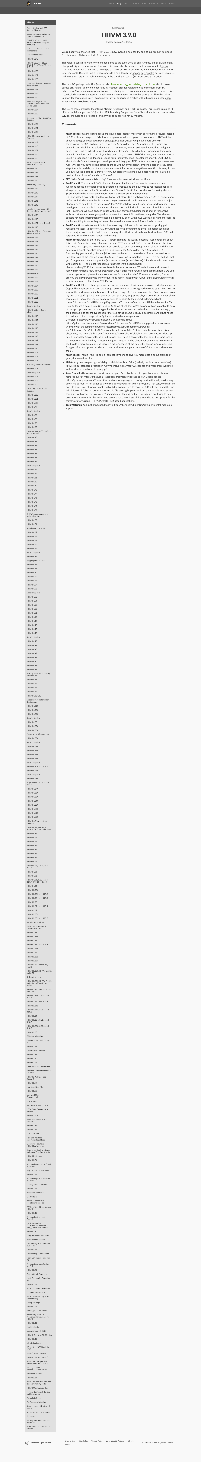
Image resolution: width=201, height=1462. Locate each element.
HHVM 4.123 (32, 290)
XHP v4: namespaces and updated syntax (37, 515)
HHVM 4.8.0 (32, 834)
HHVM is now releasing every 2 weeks (39, 137)
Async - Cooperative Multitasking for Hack (36, 1202)
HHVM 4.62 (32, 565)
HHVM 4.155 (32, 158)
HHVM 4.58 (32, 581)
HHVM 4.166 (32, 94)
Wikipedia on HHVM (35, 1193)
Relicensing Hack (34, 977)
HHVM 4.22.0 (32, 754)
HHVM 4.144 (32, 215)
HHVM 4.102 (32, 395)
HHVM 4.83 (32, 470)
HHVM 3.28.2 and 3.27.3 (37, 918)
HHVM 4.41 (32, 657)
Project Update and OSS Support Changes (37, 29)
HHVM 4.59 (32, 577)
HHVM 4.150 (32, 181)
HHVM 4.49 (32, 621)
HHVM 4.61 (32, 569)
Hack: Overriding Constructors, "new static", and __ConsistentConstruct (38, 1225)
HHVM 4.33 (32, 692)
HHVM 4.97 (32, 419)
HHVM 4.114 (32, 332)
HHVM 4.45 (32, 641)
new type (104, 69)
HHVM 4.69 (32, 532)
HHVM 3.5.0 (32, 1189)
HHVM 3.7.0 (32, 1160)
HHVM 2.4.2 (32, 1323)
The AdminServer (34, 1398)
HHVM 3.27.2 (32, 941)
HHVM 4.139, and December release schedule (39, 232)
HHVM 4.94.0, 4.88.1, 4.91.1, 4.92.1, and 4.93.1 (39, 432)
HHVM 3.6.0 (32, 1175)
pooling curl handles (143, 73)
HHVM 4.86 (32, 458)
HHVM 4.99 (32, 407)
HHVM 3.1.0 (32, 1284)
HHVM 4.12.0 (32, 809)
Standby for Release (35, 55)
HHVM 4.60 (32, 573)
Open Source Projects (115, 1441)
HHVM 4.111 (32, 345)
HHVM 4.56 (32, 589)
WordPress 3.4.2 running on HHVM (38, 1428)
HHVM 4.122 (32, 294)
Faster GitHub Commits (36, 1274)
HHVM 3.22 (32, 1046)
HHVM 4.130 (32, 266)
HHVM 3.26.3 (32, 953)
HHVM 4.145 (32, 205)
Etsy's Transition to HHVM (38, 1171)
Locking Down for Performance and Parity (36, 1369)
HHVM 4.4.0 (32, 850)
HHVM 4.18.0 (32, 779)
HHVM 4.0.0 (32, 886)
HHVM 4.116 (32, 324)
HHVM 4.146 (32, 201)
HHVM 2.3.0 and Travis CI (38, 1357)
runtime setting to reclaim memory (87, 76)
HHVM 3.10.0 (32, 1115)
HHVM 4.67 (32, 540)
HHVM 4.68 (32, 536)
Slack (163, 3)
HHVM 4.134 (32, 254)
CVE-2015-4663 (33, 1134)
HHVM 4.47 (32, 629)
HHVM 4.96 (32, 423)
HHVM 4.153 (32, 173)
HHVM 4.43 (32, 649)
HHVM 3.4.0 (32, 1213)
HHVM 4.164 (32, 110)
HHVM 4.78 (32, 490)
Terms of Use (69, 1441)
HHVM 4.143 (32, 219)
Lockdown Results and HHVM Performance (36, 1145)
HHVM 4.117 (32, 320)
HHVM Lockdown (34, 1156)
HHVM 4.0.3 (32, 872)
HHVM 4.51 (32, 613)
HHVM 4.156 (32, 154)
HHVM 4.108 (32, 357)
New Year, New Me (35, 1087)
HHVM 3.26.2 (32, 957)
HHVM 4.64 (32, 557)
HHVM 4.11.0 (32, 813)
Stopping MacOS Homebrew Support (39, 119)
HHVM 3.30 (32, 902)
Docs (126, 3)
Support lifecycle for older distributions (38, 701)
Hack (144, 3)
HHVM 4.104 (32, 381)
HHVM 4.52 (32, 609)
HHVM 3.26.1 (32, 961)
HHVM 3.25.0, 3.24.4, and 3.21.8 (38, 997)
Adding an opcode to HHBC (38, 1412)
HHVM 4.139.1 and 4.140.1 (38, 223)
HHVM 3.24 (32, 1016)
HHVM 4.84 (32, 462)
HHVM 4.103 (32, 385)
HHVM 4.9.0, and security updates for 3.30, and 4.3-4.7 (39, 828)
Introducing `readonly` (36, 185)
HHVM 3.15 (32, 1091)
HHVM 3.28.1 (32, 933)
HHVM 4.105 (32, 377)
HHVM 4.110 (32, 348)
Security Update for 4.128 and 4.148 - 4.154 (38, 164)
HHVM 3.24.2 (32, 1006)
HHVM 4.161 (32, 128)
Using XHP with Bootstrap (38, 1236)
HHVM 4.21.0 (32, 758)
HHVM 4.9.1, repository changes (37, 822)
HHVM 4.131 (32, 262)
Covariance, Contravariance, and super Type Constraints (38, 1151)
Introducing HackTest (35, 922)
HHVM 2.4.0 (32, 1339)
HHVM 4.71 (32, 524)
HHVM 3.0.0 (32, 1307)
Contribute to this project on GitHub (157, 1443)
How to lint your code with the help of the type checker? (39, 210)
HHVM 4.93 (32, 437)
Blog (119, 3)
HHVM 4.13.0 (32, 805)
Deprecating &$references (38, 734)
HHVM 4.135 (32, 250)
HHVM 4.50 (32, 617)
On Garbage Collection (36, 1402)
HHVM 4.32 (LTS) (34, 696)
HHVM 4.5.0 (32, 846)
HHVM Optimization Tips (37, 1388)
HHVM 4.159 (32, 142)
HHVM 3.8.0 (32, 1130)
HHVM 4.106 (32, 369)
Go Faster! (31, 1416)
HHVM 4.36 (32, 680)
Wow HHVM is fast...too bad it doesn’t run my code (39, 1383)
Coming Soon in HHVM (37, 1185)
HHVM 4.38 (32, 670)
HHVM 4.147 (32, 197)
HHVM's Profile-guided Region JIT (36, 1078)
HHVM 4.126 (32, 282)
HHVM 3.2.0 (32, 1270)
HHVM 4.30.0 (32, 710)
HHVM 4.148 (32, 193)
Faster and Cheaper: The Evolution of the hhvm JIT (38, 1363)
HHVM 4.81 (32, 478)
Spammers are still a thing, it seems (38, 1407)
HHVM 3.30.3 (32, 890)
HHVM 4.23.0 (32, 751)
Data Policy (83, 1441)
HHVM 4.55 (32, 597)
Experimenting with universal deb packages (39, 84)
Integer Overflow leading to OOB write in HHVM (38, 35)
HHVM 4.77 (32, 494)
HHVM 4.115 (32, 328)
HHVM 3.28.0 (32, 937)
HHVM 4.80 (32, 482)
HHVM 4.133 (32, 258)
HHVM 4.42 (32, 653)
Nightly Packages (34, 1343)
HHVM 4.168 (32, 79)
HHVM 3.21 (32, 1055)
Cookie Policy (97, 1441)
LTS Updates (32, 1197)
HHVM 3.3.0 (32, 1250)
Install (111, 3)
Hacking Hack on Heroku (37, 1311)
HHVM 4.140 (32, 227)
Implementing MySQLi (36, 1331)
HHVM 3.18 (32, 1083)
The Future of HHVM (36, 1051)
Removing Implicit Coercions (39, 365)
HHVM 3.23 (32, 1032)
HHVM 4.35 (32, 684)
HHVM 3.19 (32, 1063)
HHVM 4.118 (32, 316)
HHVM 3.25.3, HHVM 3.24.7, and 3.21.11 (39, 972)
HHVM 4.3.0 (32, 854)
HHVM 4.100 (32, 403)
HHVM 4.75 (32, 502)
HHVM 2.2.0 (32, 1378)
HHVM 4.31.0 (32, 706)
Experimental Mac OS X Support (37, 1121)
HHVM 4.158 (32, 146)
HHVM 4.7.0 (32, 838)
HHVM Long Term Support (38, 1254)
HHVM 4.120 (32, 302)
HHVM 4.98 (32, 415)
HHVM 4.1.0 (32, 862)
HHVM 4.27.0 (32, 726)
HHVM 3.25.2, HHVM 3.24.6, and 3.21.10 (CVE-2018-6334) (39, 983)
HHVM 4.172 (32, 59)
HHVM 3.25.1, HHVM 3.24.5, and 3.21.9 (39, 991)
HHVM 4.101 (32, 399)
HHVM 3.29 (32, 910)
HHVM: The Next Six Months (39, 1335)
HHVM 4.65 (32, 549)
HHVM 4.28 (32, 722)
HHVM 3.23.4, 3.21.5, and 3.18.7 (38, 1021)
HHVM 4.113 (32, 336)
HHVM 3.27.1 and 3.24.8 (37, 945)
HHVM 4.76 (32, 498)
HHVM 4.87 (32, 454)
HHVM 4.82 (32, 474)
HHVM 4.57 (32, 585)
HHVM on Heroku (34, 1374)
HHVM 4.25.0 (32, 738)
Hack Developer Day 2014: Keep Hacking (38, 1298)
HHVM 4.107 (32, 361)
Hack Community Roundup (38, 1289)
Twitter (172, 3)
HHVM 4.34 (32, 688)
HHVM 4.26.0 (32, 730)
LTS (64, 112)
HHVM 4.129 (32, 270)
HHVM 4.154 (32, 169)
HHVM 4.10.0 (32, 817)
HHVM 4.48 (32, 625)
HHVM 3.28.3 (32, 914)
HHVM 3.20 (32, 1059)
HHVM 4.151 (32, 177)
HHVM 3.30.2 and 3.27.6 (37, 894)
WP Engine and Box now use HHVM (39, 1208)
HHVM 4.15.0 (32, 797)
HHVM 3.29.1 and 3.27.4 (37, 906)
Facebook (153, 3)
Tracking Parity (33, 1327)
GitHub (135, 3)
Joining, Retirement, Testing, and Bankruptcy (38, 1393)
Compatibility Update (36, 1293)
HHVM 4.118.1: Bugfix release (36, 311)
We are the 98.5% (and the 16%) (38, 1348)
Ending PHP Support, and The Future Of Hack (37, 927)
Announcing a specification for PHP (38, 1265)
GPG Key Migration (35, 1036)
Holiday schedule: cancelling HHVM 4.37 (38, 675)
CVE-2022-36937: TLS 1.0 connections (38, 50)
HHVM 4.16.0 (32, 793)
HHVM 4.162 (32, 124)
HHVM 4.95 (32, 427)
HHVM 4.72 (32, 520)
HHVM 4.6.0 (32, 841)
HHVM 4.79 (32, 486)
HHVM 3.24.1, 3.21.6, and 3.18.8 (38, 1011)
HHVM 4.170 (32, 71)
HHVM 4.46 (32, 633)
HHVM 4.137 (32, 241)
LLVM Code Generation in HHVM (37, 1110)
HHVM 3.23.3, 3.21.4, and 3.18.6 (38, 1027)
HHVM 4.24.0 (32, 746)
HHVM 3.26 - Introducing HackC (37, 966)
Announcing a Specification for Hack (38, 1180)
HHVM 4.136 (32, 246)
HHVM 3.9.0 (32, 1126)
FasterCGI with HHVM (36, 1353)
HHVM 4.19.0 (32, 771)
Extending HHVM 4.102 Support (37, 390)
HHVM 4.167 (32, 90)
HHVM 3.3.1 (32, 1232)
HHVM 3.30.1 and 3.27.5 (37, 898)
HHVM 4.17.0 (32, 789)
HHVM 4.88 (32, 450)
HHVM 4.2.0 (32, 858)
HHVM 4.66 (32, 544)
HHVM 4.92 (32, 442)
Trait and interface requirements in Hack (36, 1139)
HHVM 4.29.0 (32, 714)
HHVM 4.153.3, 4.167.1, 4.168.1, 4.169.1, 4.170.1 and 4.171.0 (39, 65)
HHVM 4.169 (32, 75)
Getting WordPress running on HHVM (38, 1422)
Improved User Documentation (33, 1096)
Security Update (33, 306)
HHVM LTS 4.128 (34, 274)
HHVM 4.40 (32, 661)
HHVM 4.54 (32, 601)
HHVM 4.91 (32, 445)
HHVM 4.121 (32, 298)
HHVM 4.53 (32, 605)
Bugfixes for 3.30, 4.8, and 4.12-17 (38, 784)
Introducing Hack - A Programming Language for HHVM (38, 1317)
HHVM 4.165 (32, 98)
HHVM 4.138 (32, 237)
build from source (100, 55)
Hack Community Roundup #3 (38, 1259)
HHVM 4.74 (32, 506)
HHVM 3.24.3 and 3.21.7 (37, 1002)
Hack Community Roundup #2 (38, 1279)
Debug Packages (33, 1303)
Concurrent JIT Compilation (38, 1067)
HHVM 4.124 (32, 286)
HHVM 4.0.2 (32, 876)
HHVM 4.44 (32, 645)
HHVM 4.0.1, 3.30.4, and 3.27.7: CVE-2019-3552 (37, 881)
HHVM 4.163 (32, 114)
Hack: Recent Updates (36, 1240)
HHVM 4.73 (32, 510)
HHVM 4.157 (32, 150)
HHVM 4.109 (32, 353)
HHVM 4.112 (32, 340)
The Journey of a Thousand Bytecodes (38, 1245)
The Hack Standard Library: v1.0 (38, 1042)
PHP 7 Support (33, 1101)
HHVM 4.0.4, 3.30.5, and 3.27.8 (37, 867)
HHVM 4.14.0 (32, 801)
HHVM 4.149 (32, 189)
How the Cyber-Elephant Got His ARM (39, 1072)
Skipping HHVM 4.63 (36, 561)
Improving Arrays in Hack (37, 1105)
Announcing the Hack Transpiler (36, 1218)
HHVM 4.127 (32, 278)
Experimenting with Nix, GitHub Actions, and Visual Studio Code (38, 104)
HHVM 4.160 (32, 132)
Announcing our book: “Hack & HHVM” (39, 1165)
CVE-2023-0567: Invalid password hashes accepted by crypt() (38, 43)
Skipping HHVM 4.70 (36, 528)
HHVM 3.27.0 (32, 949)
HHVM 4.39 (32, 666)
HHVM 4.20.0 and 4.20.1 (37, 767)
